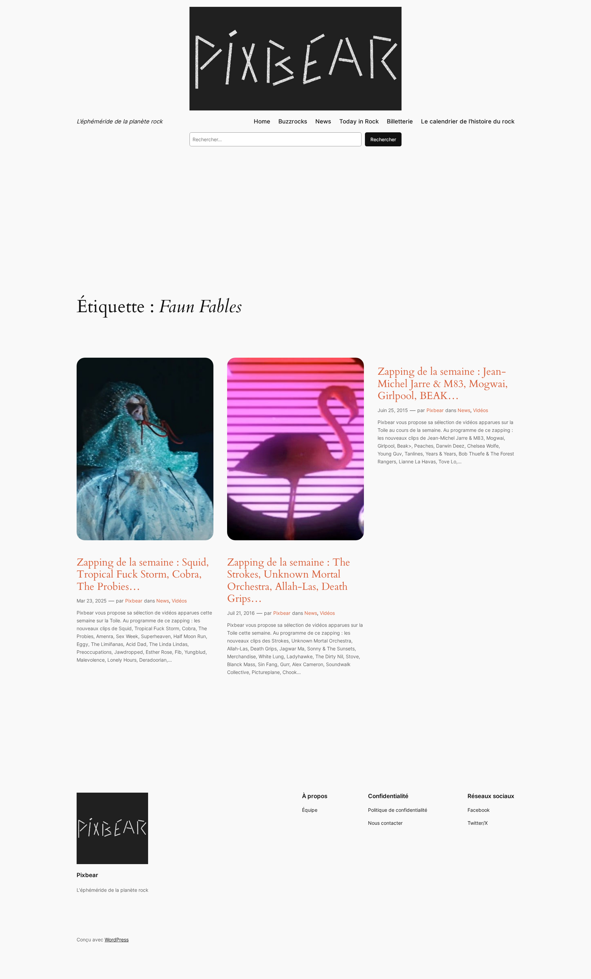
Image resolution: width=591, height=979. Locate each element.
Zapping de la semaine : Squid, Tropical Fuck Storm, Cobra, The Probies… (143, 575)
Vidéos (179, 601)
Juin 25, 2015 (393, 410)
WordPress (117, 939)
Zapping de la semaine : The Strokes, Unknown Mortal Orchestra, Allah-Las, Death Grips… (288, 581)
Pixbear (133, 601)
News (162, 601)
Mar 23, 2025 (92, 601)
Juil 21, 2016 (241, 613)
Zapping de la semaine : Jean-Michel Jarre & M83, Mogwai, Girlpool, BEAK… (443, 384)
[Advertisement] (295, 208)
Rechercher (383, 139)
